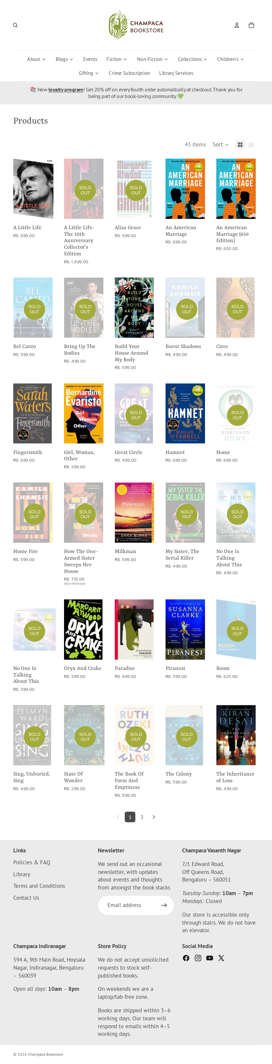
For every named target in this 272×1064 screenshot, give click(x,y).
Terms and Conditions (39, 885)
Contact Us (26, 897)
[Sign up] (164, 905)
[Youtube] (210, 958)
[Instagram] (198, 958)
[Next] (154, 817)
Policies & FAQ (31, 862)
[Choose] (45, 433)
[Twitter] (221, 958)
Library (21, 874)
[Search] (15, 25)
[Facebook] (186, 958)
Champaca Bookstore (45, 1054)
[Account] (237, 25)
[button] (221, 144)
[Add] (45, 209)
